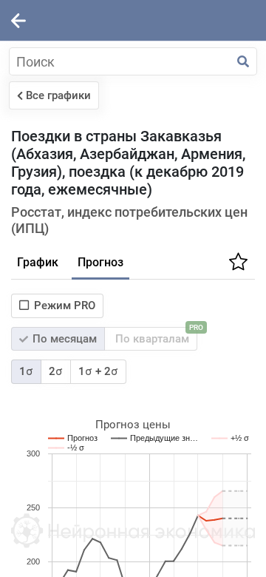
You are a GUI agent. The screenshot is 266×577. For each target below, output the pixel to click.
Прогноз (100, 262)
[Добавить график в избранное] (236, 266)
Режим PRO (64, 305)
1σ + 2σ (98, 371)
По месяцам (63, 338)
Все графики (58, 95)
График (37, 262)
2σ (56, 371)
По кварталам (154, 336)
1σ (26, 371)
